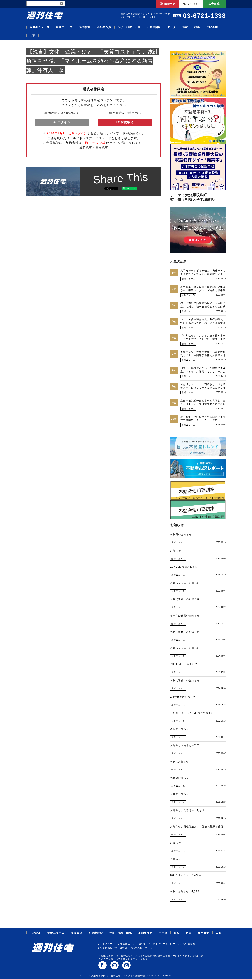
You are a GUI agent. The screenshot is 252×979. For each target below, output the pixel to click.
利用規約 (140, 943)
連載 (185, 27)
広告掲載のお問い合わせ (113, 947)
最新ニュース (64, 27)
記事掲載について (142, 947)
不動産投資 (104, 27)
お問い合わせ (187, 943)
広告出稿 (214, 3)
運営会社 (125, 943)
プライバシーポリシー (162, 943)
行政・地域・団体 (129, 27)
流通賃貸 (85, 27)
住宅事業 (212, 27)
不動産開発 (154, 27)
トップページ (107, 943)
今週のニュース (40, 27)
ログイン (193, 3)
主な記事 (35, 932)
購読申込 (170, 3)
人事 (32, 35)
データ (171, 27)
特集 (197, 27)
